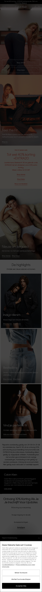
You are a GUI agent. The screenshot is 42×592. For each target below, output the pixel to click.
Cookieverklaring (8, 565)
